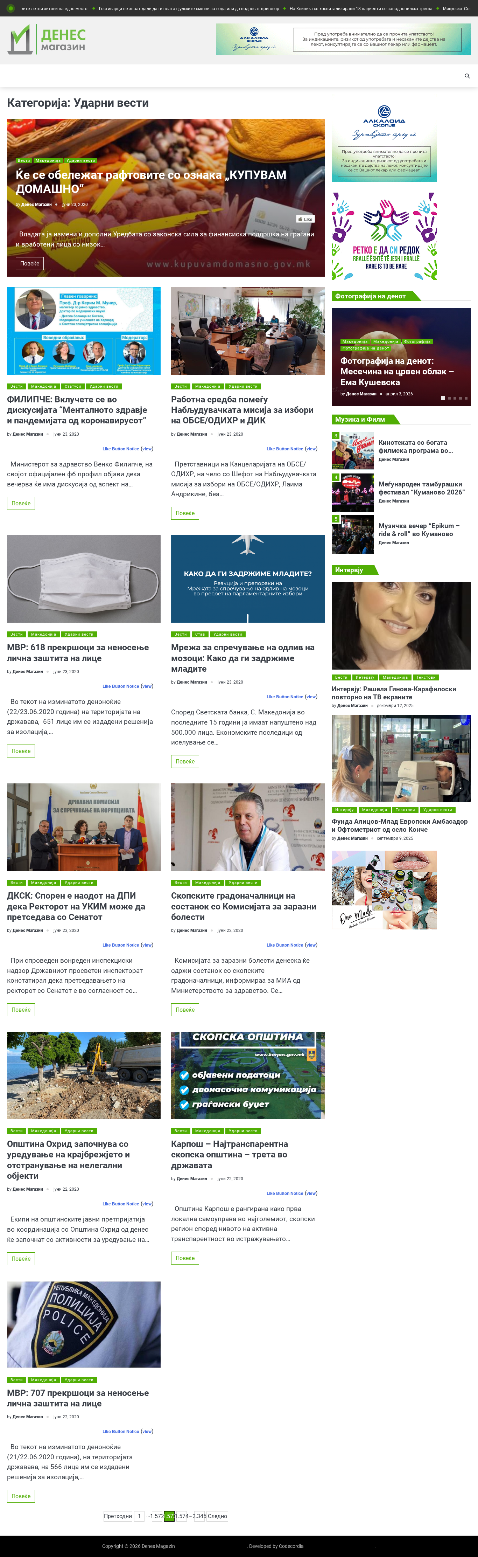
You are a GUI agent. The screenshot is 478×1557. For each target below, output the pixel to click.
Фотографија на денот (366, 348)
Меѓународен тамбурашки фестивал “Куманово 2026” (422, 446)
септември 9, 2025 (395, 838)
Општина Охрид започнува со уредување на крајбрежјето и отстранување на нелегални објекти (68, 1160)
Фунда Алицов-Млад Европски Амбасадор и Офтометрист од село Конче (400, 826)
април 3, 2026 (399, 394)
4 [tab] (460, 398)
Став (200, 634)
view (147, 448)
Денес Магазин (36, 204)
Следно (217, 1516)
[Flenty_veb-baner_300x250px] (384, 180)
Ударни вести (80, 160)
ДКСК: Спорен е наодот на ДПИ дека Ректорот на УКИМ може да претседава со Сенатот (76, 906)
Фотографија (417, 341)
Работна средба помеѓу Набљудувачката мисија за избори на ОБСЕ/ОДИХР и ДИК (242, 410)
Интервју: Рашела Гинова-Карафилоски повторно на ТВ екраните (394, 693)
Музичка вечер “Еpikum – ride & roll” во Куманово (419, 488)
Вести (24, 160)
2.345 (199, 1516)
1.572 (157, 1516)
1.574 (181, 1516)
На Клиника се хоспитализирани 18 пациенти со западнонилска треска (303, 8)
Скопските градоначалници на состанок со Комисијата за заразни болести (243, 906)
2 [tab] (449, 398)
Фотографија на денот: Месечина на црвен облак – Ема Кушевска (397, 371)
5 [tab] (466, 398)
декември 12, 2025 (395, 706)
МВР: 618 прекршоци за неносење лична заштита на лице (78, 652)
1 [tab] (443, 398)
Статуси (73, 386)
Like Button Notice (121, 448)
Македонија (48, 160)
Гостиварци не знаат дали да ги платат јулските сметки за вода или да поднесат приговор (131, 8)
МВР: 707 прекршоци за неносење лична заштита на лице (78, 1398)
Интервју (365, 677)
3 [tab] (455, 398)
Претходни (118, 1516)
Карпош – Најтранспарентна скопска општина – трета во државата (229, 1154)
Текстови (426, 677)
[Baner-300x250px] (384, 278)
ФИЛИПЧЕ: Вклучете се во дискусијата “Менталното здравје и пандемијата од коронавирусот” (77, 410)
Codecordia (291, 1546)
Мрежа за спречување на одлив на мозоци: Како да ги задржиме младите (243, 658)
